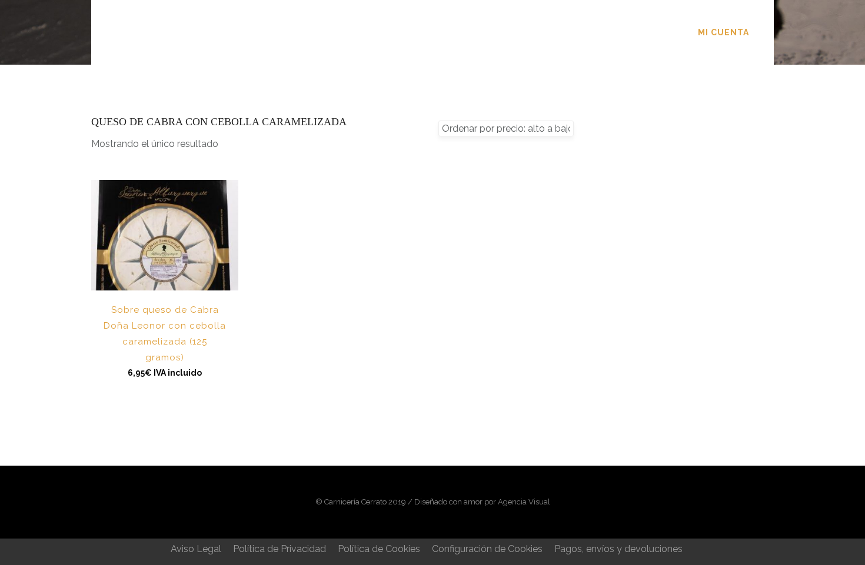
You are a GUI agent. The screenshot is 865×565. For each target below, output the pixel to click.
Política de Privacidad (279, 548)
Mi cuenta (723, 32)
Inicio (285, 32)
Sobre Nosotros (367, 32)
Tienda (451, 32)
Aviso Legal (196, 548)
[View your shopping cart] (767, 32)
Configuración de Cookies (487, 548)
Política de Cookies (379, 548)
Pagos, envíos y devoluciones (618, 548)
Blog (506, 32)
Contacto (569, 32)
